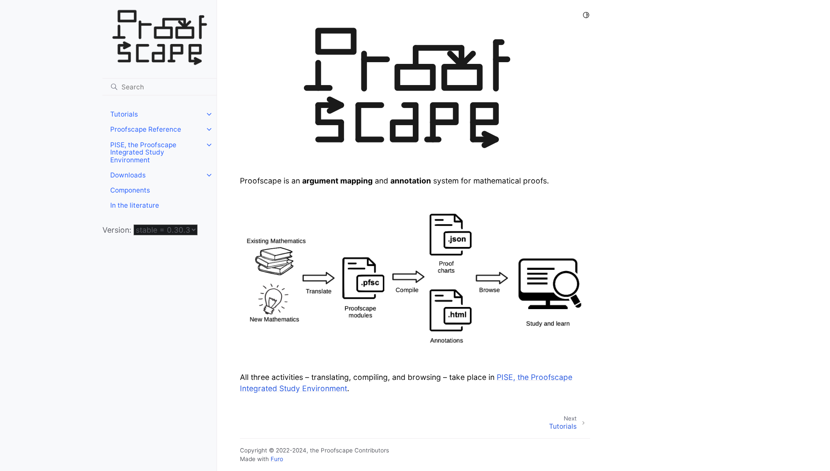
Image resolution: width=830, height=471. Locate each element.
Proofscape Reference (145, 129)
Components (130, 190)
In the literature (134, 205)
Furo (277, 458)
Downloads (128, 175)
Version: (118, 229)
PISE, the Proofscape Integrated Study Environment (143, 152)
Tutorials (124, 114)
